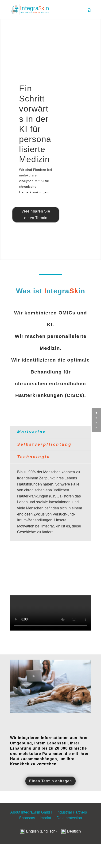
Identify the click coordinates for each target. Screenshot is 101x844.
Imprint (45, 818)
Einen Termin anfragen (50, 781)
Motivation (31, 432)
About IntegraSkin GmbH (31, 812)
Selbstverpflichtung (44, 444)
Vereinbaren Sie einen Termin (35, 214)
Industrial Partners (72, 812)
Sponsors (27, 818)
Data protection (69, 818)
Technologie (33, 457)
